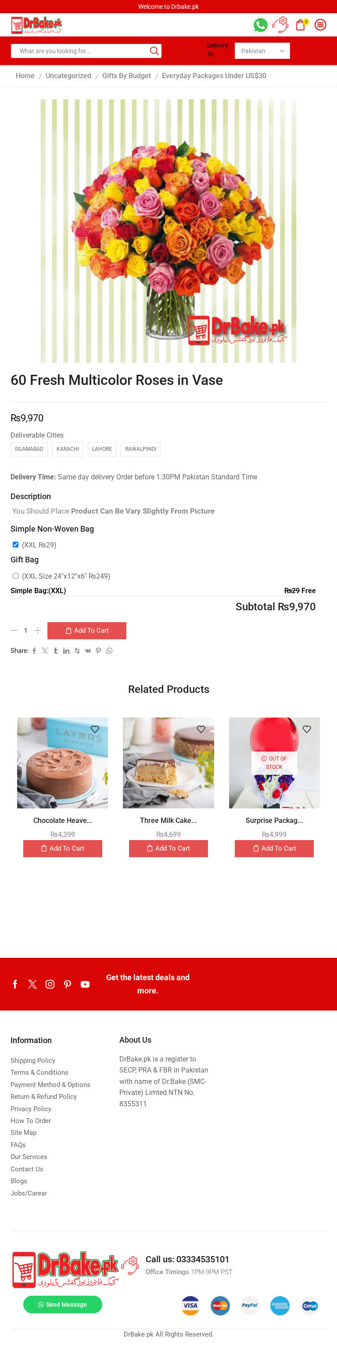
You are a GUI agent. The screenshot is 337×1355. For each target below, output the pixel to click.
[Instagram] (50, 984)
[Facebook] (15, 984)
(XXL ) (39, 545)
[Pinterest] (67, 984)
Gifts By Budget (126, 76)
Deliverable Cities (37, 435)
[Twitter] (32, 984)
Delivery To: (217, 50)
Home (25, 76)
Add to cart (91, 630)
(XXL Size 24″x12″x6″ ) (66, 576)
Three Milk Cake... (168, 820)
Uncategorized (68, 76)
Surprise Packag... (274, 820)
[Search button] (154, 51)
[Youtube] (85, 984)
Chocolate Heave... (62, 820)
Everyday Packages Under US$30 (214, 76)
